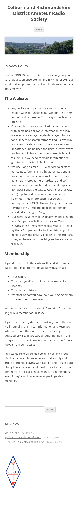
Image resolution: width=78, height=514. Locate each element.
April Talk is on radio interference (23, 437)
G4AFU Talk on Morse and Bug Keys (24, 442)
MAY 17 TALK (12, 433)
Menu (39, 29)
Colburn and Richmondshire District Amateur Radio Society (39, 13)
